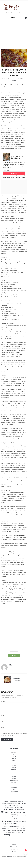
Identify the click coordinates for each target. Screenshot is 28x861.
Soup (14, 789)
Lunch (14, 778)
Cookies (14, 763)
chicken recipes (21, 812)
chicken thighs (14, 816)
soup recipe (19, 832)
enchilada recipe (21, 823)
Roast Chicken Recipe (21, 830)
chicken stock (8, 816)
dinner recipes (7, 821)
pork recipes (16, 828)
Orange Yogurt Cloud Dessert (17, 679)
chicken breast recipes (9, 809)
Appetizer (14, 752)
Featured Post (18, 826)
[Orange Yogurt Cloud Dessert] (7, 679)
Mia (9, 78)
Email (3, 721)
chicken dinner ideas (20, 809)
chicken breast (18, 807)
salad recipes (8, 832)
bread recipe (11, 805)
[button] (14, 18)
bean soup (15, 803)
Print (15, 655)
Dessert (14, 765)
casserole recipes (19, 805)
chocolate (20, 816)
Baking (14, 754)
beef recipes (22, 803)
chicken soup (14, 815)
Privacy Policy (14, 847)
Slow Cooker (14, 785)
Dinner (14, 80)
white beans (18, 835)
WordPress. (10, 856)
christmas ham (8, 819)
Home (14, 844)
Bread (6, 805)
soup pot (13, 832)
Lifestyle (14, 776)
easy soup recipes (10, 824)
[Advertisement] (14, 34)
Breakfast (14, 756)
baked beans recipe (13, 801)
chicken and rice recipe (9, 807)
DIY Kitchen (14, 769)
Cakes (14, 758)
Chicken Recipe (9, 812)
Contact (14, 851)
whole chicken (23, 835)
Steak (14, 835)
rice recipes (14, 830)
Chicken (14, 761)
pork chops (12, 828)
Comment (4, 701)
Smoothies (14, 787)
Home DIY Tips (14, 774)
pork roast (22, 828)
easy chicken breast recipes (19, 821)
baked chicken (20, 801)
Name (3, 715)
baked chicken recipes (7, 803)
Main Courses (14, 780)
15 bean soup (6, 801)
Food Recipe (14, 772)
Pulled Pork (8, 830)
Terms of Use (14, 849)
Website (3, 727)
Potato (4, 830)
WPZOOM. (14, 858)
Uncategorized (14, 791)
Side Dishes (14, 783)
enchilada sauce (8, 826)
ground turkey (5, 828)
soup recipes (7, 835)
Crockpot (21, 819)
